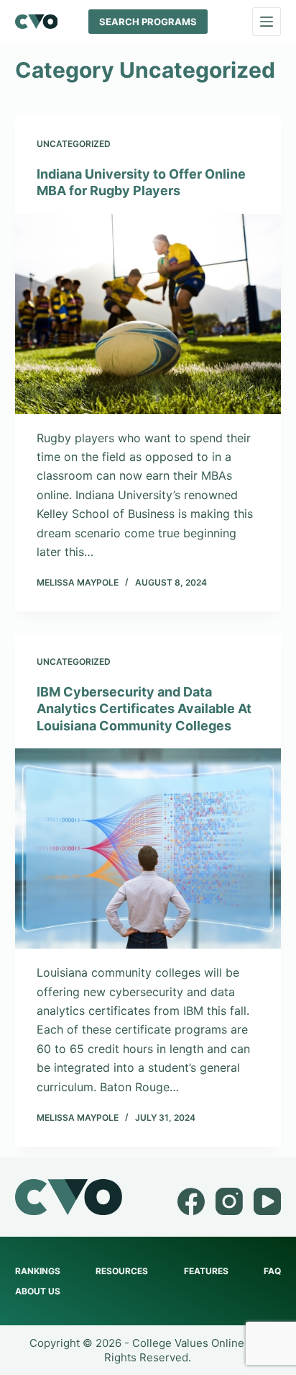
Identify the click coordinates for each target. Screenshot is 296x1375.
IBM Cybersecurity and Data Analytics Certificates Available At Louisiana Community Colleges (144, 708)
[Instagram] (229, 1201)
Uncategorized (74, 143)
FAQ (272, 1271)
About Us (37, 1291)
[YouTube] (267, 1201)
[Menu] (266, 21)
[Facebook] (191, 1201)
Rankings (37, 1271)
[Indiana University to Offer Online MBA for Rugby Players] (148, 314)
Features (206, 1271)
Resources (122, 1271)
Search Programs (148, 21)
